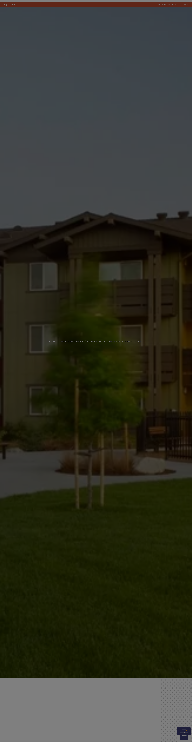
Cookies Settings (147, 744)
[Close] (190, 744)
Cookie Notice (4, 744)
